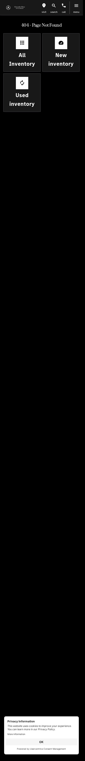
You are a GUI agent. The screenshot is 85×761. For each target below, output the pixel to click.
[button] (44, 7)
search (54, 12)
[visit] (44, 5)
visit (44, 12)
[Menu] (76, 5)
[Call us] (64, 5)
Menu (76, 12)
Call (64, 12)
